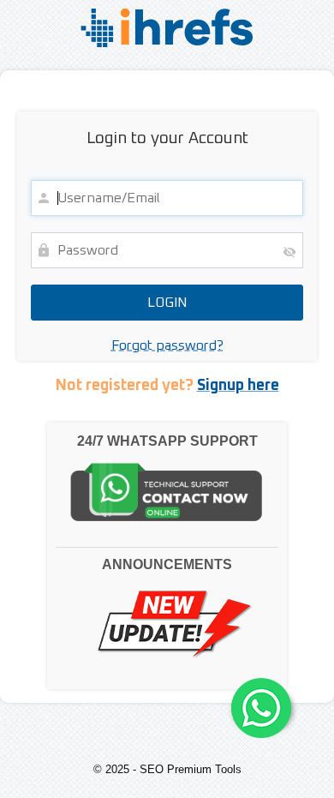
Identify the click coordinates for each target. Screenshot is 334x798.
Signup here (238, 385)
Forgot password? (167, 345)
